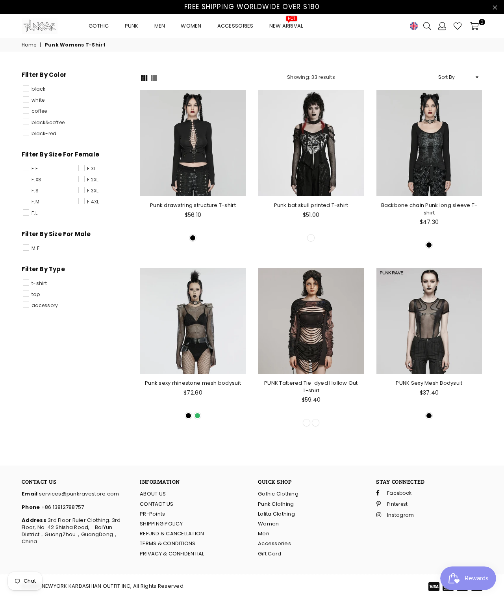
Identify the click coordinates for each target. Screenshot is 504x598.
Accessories (235, 26)
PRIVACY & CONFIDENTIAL (172, 553)
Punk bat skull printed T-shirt (311, 205)
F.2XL (92, 179)
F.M (35, 201)
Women (191, 26)
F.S (35, 190)
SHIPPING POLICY (161, 523)
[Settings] (442, 26)
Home (29, 45)
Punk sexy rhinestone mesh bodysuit (193, 383)
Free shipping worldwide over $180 (252, 6)
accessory (45, 305)
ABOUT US (153, 493)
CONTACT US (157, 504)
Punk (132, 26)
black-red (44, 133)
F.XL (91, 168)
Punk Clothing (276, 504)
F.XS (36, 179)
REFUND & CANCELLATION (172, 533)
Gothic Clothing (278, 493)
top (36, 294)
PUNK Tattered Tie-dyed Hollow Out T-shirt (311, 386)
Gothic (99, 26)
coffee (39, 111)
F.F (35, 168)
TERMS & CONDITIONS (168, 543)
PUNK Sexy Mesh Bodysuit (429, 383)
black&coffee (48, 122)
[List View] (154, 77)
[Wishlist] (458, 26)
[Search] (427, 26)
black (38, 89)
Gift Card (269, 553)
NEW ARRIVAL (286, 24)
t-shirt (39, 283)
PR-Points (152, 514)
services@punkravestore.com (78, 493)
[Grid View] (144, 77)
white (38, 100)
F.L (34, 213)
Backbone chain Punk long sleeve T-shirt (429, 208)
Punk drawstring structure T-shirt (193, 205)
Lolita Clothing (276, 514)
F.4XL (93, 201)
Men (159, 26)
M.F (35, 248)
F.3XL (92, 190)
